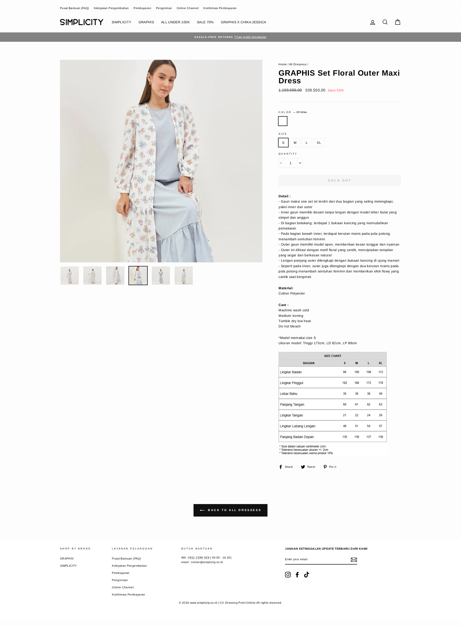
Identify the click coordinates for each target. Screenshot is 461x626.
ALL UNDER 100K (175, 22)
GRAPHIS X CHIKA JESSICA (243, 22)
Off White (283, 121)
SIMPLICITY (121, 22)
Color (293, 112)
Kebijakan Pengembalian (111, 8)
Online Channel (188, 8)
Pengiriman (164, 8)
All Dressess (297, 64)
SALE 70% (205, 22)
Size (283, 133)
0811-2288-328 (198, 557)
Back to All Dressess (233, 510)
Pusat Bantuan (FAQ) (74, 8)
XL (319, 142)
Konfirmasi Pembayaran (220, 8)
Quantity (288, 153)
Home (283, 64)
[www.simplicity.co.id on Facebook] (297, 575)
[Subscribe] (354, 560)
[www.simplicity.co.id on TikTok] (306, 575)
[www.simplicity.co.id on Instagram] (288, 575)
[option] (230, 37)
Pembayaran (142, 8)
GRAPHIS (146, 22)
